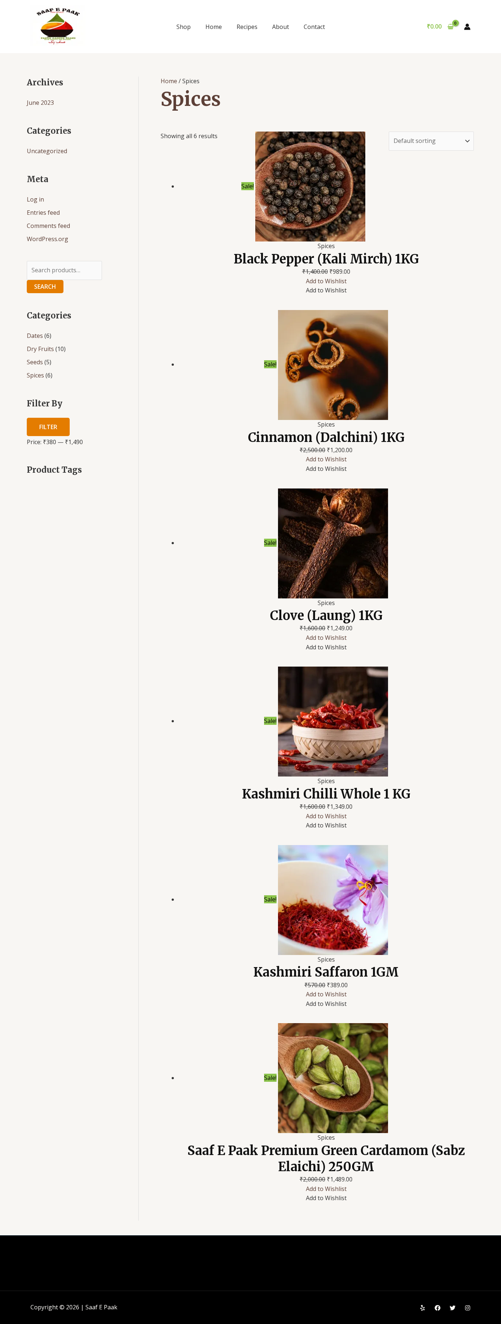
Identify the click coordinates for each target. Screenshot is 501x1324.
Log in (35, 199)
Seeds (35, 362)
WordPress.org (47, 239)
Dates (35, 336)
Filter (48, 427)
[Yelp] (422, 1308)
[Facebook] (437, 1308)
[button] (326, 281)
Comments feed (48, 226)
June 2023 (40, 103)
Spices (35, 375)
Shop (183, 27)
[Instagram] (468, 1308)
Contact (314, 27)
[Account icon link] (467, 26)
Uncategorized (47, 151)
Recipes (247, 27)
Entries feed (43, 213)
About (280, 27)
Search (45, 287)
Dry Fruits (40, 349)
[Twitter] (453, 1308)
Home (213, 27)
